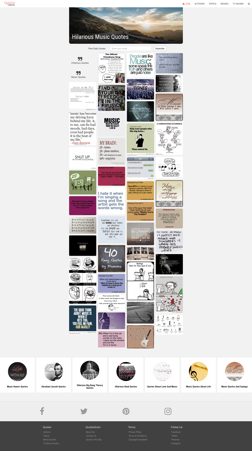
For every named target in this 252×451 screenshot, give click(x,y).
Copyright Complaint (138, 439)
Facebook (176, 431)
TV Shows (238, 3)
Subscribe (159, 48)
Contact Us (91, 435)
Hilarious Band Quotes (90, 386)
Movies (224, 3)
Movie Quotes (49, 439)
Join (187, 3)
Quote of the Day (94, 439)
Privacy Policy (135, 431)
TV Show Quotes (51, 443)
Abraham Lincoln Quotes (17, 386)
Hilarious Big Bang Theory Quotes (53, 386)
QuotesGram (9, 3)
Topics (212, 3)
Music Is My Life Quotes (235, 386)
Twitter (174, 435)
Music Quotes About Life (162, 386)
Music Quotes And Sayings (198, 386)
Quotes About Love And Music (126, 386)
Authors (199, 3)
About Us (90, 431)
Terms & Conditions (138, 435)
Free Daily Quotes (97, 48)
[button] (249, 3)
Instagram (176, 443)
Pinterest (175, 439)
